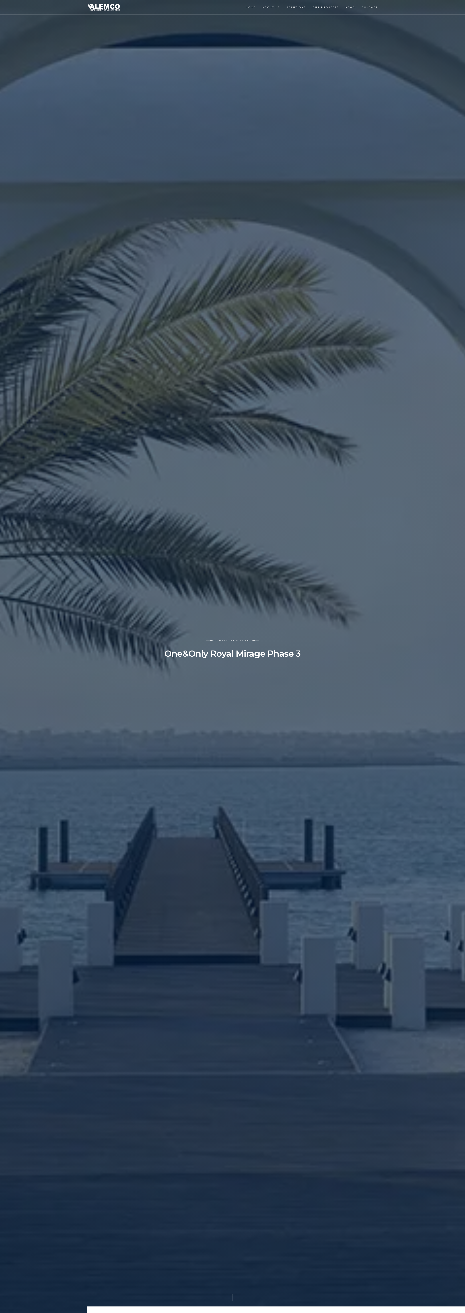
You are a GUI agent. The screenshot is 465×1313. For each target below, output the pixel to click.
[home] (103, 7)
